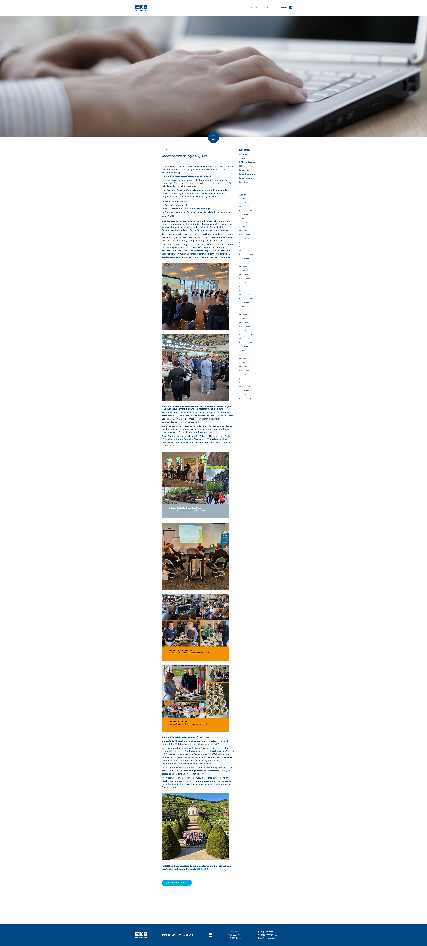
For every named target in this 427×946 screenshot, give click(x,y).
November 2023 (245, 247)
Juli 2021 (242, 351)
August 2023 (244, 259)
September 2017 (245, 399)
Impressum (168, 935)
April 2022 (243, 319)
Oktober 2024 (244, 207)
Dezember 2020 (245, 379)
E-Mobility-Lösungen (247, 162)
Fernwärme (243, 182)
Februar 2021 (244, 371)
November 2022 (245, 291)
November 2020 (245, 383)
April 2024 (243, 227)
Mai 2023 (243, 267)
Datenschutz (185, 935)
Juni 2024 (243, 223)
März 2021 (243, 367)
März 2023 (243, 275)
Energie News (244, 170)
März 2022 (243, 323)
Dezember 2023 (245, 243)
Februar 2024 (244, 235)
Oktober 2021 (244, 339)
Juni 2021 (243, 355)
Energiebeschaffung (247, 174)
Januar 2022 (244, 331)
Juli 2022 (242, 307)
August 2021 (244, 347)
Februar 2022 (244, 327)
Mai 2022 (243, 315)
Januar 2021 (243, 375)
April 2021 (243, 363)
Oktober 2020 (244, 387)
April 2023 (243, 271)
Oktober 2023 (244, 251)
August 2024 (244, 215)
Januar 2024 (244, 239)
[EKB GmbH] (186, 7)
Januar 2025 (244, 203)
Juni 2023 (243, 263)
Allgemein (243, 154)
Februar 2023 (244, 279)
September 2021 (245, 343)
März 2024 (243, 231)
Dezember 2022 (245, 287)
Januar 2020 (244, 395)
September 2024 (246, 211)
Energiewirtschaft (246, 178)
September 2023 (246, 255)
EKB (163, 161)
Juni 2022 (243, 311)
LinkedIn (202, 869)
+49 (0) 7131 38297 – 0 (259, 8)
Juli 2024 (242, 219)
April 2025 (243, 199)
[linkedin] (211, 935)
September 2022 (246, 299)
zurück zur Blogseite (177, 883)
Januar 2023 (244, 283)
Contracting (244, 158)
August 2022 (244, 303)
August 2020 (244, 391)
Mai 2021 (242, 359)
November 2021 (245, 335)
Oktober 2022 (244, 295)
